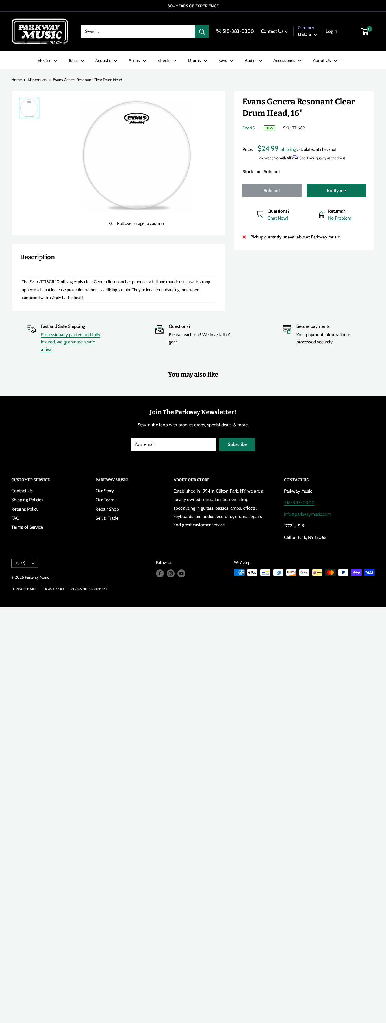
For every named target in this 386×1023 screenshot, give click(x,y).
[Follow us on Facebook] (160, 573)
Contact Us (272, 31)
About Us (322, 60)
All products (37, 79)
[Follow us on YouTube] (181, 573)
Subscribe (237, 444)
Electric (44, 60)
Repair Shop (107, 509)
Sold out (272, 190)
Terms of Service (27, 527)
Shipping (288, 149)
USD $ (19, 563)
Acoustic (103, 60)
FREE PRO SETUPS (193, 5)
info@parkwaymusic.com (307, 514)
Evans (248, 127)
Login (331, 31)
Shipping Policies (27, 499)
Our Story (105, 490)
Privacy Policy (54, 589)
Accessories (284, 60)
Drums (194, 60)
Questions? (278, 211)
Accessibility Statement (89, 589)
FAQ (15, 518)
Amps (134, 60)
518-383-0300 (238, 31)
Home (16, 79)
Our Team (105, 499)
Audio (250, 60)
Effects (163, 60)
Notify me (336, 190)
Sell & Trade (107, 518)
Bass (73, 60)
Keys (222, 60)
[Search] (202, 31)
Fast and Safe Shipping (63, 326)
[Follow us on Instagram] (171, 573)
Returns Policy (24, 509)
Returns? (336, 211)
